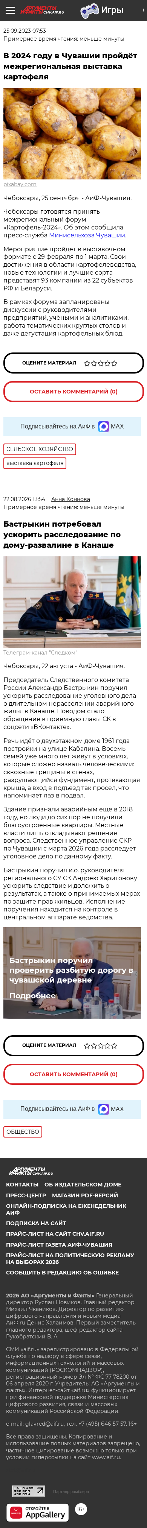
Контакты (22, 1184)
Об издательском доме (82, 1184)
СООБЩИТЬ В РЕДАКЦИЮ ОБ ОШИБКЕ (62, 1272)
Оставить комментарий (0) (74, 391)
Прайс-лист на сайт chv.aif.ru (55, 1233)
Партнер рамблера (71, 1491)
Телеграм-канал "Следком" (40, 652)
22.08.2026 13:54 (24, 499)
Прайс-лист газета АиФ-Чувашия (59, 1244)
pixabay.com (20, 184)
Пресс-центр (26, 1195)
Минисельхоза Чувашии (87, 235)
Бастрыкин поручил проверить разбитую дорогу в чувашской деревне (71, 970)
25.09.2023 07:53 (24, 30)
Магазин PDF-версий (85, 1195)
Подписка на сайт (36, 1223)
